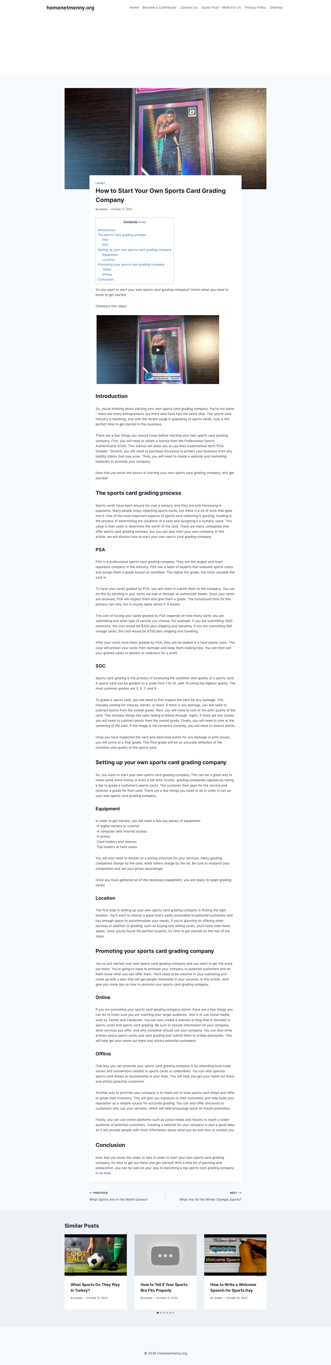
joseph (103, 209)
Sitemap (276, 7)
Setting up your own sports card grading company (134, 250)
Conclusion (106, 279)
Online (106, 269)
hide (142, 222)
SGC (105, 245)
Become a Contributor (159, 7)
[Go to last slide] (71, 1272)
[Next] (260, 1272)
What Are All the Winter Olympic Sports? (210, 1196)
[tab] (158, 1313)
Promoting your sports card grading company (131, 264)
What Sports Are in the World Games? (118, 1196)
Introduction (106, 230)
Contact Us (189, 7)
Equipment (110, 255)
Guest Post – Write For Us (221, 7)
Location (108, 260)
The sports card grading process (122, 235)
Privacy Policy (255, 7)
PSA (105, 240)
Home (134, 7)
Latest (100, 183)
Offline (107, 274)
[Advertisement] (165, 44)
